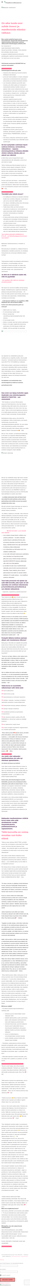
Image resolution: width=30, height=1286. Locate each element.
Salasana (3, 1269)
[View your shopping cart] (27, 2)
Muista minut (6, 1275)
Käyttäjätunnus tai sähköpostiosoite (11, 1263)
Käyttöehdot (24, 1256)
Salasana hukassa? (5, 1283)
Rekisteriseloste (16, 1256)
